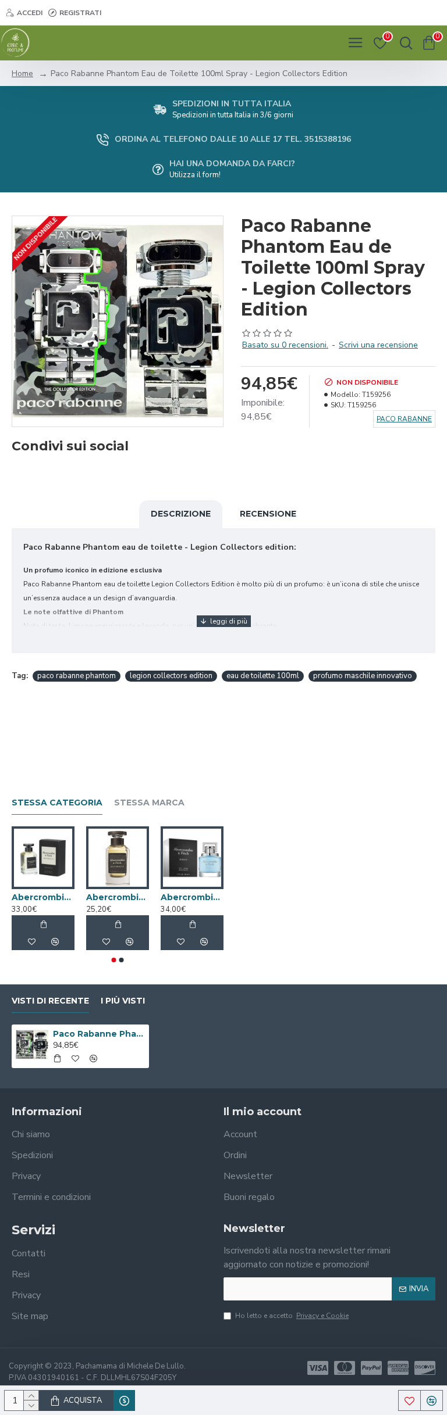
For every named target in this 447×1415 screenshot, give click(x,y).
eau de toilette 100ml (262, 676)
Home (22, 73)
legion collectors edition (171, 676)
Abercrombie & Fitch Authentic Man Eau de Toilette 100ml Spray (43, 897)
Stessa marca (149, 803)
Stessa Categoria (57, 803)
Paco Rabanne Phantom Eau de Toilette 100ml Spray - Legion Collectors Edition (99, 1034)
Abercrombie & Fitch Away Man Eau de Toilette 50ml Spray (192, 897)
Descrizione (181, 513)
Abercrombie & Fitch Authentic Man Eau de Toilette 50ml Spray (117, 897)
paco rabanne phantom (76, 676)
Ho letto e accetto (292, 1315)
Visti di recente (50, 1001)
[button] (114, 960)
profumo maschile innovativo (362, 676)
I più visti (123, 1001)
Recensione (268, 513)
